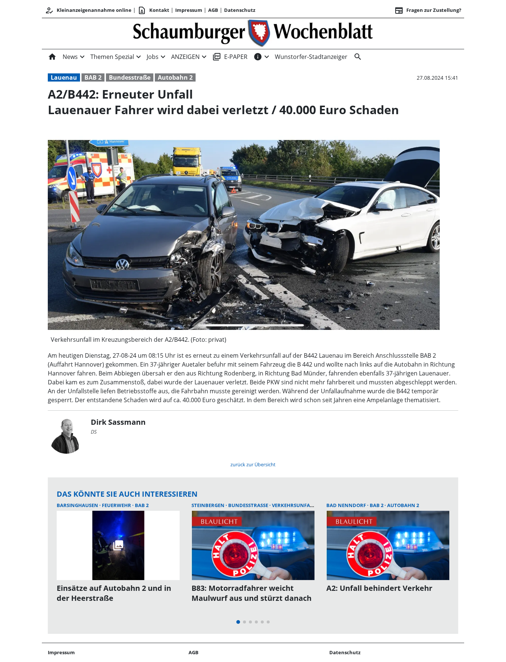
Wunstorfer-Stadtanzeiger (311, 57)
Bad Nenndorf (346, 505)
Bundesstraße (129, 77)
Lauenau (64, 77)
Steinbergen (209, 505)
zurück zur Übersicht (253, 464)
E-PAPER (229, 56)
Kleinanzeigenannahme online (88, 10)
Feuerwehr (117, 505)
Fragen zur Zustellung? (428, 10)
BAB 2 (92, 77)
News (70, 57)
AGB (213, 10)
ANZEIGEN (185, 57)
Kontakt (153, 10)
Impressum (188, 10)
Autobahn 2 (175, 77)
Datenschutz (239, 10)
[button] (244, 339)
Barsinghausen (78, 505)
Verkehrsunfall (293, 505)
